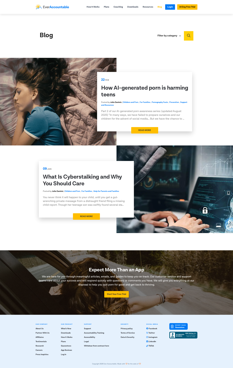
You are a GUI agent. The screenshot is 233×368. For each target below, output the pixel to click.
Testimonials (41, 341)
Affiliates (40, 337)
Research (40, 346)
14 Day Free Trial (187, 7)
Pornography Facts (160, 102)
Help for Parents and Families (106, 191)
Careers (39, 350)
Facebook (153, 328)
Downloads (132, 7)
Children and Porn (130, 102)
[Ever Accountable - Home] (52, 6)
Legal (86, 341)
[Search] (188, 36)
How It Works (93, 7)
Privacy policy (127, 328)
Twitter (151, 333)
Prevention (174, 102)
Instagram (152, 337)
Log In (63, 354)
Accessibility (89, 337)
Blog (159, 7)
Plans (106, 7)
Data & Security (127, 337)
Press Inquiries (42, 354)
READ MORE (144, 130)
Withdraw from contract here (96, 346)
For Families (145, 102)
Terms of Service (128, 333)
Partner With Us (42, 333)
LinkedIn (152, 341)
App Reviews (66, 350)
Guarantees (66, 346)
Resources (148, 7)
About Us (40, 328)
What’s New (66, 328)
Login (170, 7)
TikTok (151, 346)
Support (87, 328)
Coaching (118, 7)
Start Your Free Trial (116, 294)
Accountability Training (94, 333)
